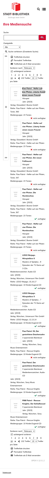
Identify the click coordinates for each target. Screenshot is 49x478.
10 (12, 78)
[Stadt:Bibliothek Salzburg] (16, 10)
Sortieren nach (16, 68)
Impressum (7, 473)
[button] (42, 37)
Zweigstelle (8, 43)
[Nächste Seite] (15, 78)
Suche (6, 32)
